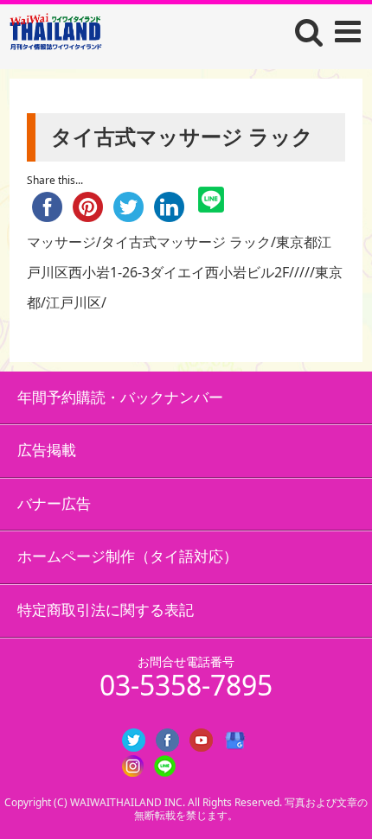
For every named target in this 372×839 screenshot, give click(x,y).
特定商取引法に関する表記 (105, 610)
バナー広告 (54, 503)
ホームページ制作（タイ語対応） (127, 556)
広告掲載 (46, 450)
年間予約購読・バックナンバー (120, 397)
